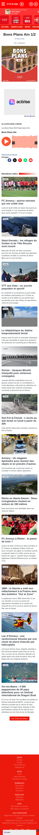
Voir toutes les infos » (19, 718)
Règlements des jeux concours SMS (20, 820)
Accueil (5, 27)
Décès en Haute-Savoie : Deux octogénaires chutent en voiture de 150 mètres (19, 501)
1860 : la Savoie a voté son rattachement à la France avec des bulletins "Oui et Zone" (19, 591)
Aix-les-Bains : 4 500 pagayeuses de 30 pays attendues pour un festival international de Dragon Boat (19, 691)
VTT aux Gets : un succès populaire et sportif (17, 287)
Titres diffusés (19, 765)
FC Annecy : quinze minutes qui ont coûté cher (18, 202)
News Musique (19, 776)
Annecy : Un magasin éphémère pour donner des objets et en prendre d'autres (19, 461)
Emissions (19, 788)
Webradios (19, 800)
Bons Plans (16, 27)
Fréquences (19, 767)
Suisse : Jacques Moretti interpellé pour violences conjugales (16, 373)
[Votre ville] (22, 4)
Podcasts (19, 797)
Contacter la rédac (19, 779)
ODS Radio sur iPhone (19, 806)
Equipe (19, 762)
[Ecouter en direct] (36, 4)
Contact (19, 760)
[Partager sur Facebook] (9, 161)
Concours (19, 791)
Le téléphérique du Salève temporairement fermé (17, 332)
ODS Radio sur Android (19, 809)
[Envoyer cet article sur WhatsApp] (24, 161)
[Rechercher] (31, 4)
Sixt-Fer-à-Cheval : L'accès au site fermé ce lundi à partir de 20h (19, 420)
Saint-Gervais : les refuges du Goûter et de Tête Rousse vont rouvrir (19, 243)
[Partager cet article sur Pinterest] (19, 161)
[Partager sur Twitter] (14, 161)
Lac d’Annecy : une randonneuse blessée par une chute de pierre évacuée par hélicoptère (19, 640)
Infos (27, 27)
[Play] (3, 18)
